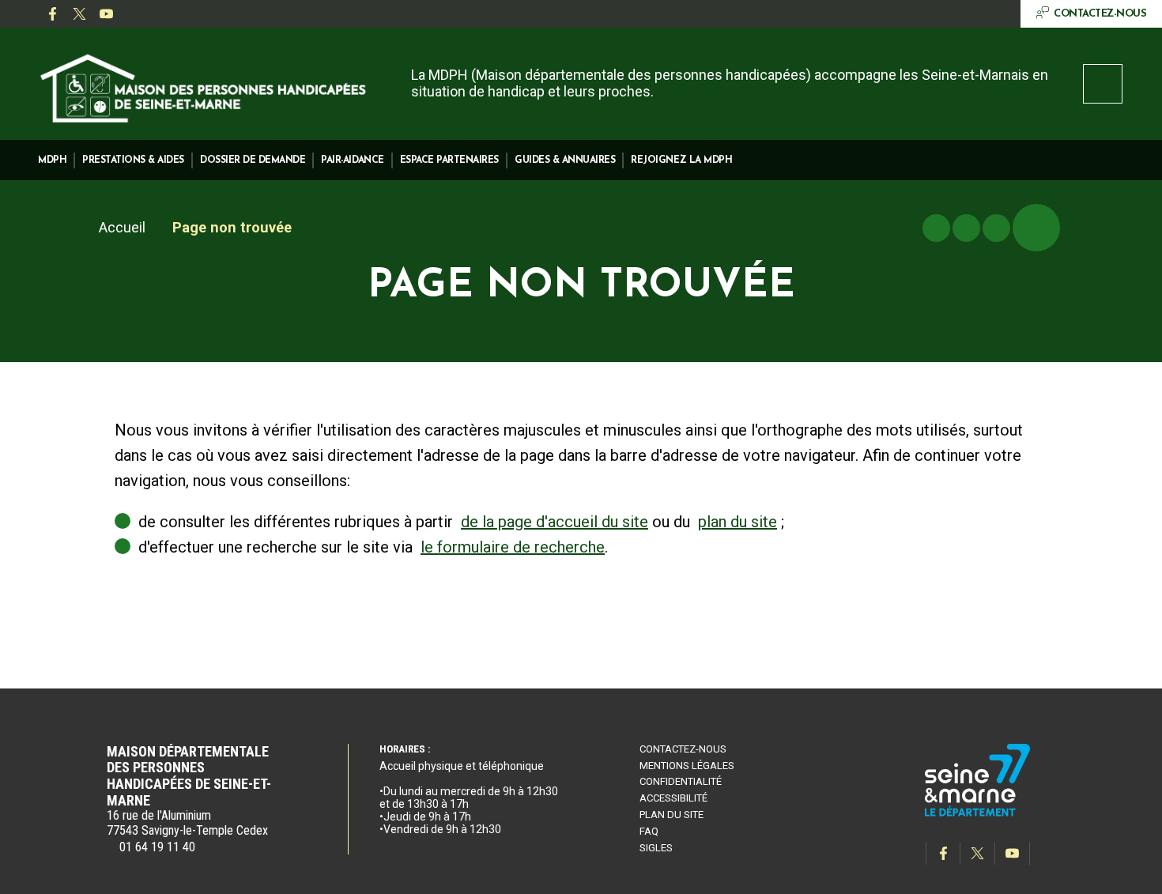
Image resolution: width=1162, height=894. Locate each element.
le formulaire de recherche (513, 547)
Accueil (122, 227)
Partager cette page (1036, 227)
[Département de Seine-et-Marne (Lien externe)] (977, 813)
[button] (52, 160)
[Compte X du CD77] (79, 14)
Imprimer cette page (936, 228)
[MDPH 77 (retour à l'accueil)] (204, 85)
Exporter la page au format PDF (966, 228)
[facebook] (52, 14)
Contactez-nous (682, 749)
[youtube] (106, 14)
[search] (1102, 84)
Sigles (656, 848)
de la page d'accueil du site (554, 521)
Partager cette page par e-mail (996, 228)
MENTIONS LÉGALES (686, 765)
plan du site (737, 521)
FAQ (648, 831)
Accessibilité (673, 798)
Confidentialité (680, 781)
